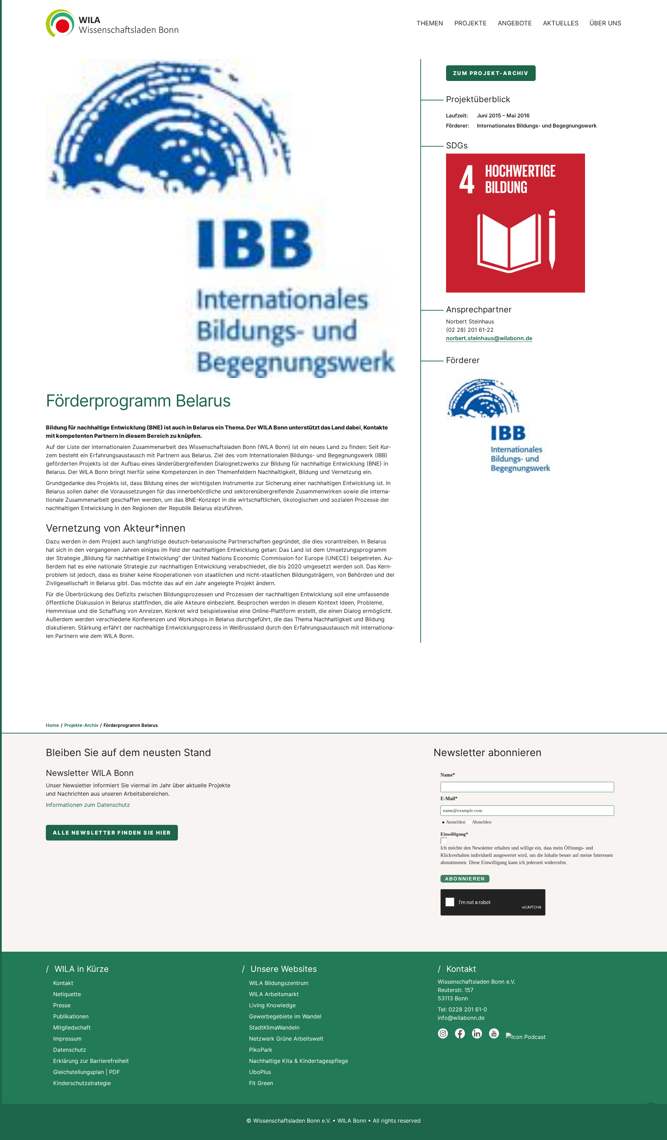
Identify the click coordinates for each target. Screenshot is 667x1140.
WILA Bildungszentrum (278, 982)
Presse (62, 1005)
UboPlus (260, 1071)
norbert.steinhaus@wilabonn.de (489, 338)
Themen (430, 23)
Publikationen (71, 1016)
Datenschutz (69, 1049)
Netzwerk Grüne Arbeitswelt (286, 1038)
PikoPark (260, 1049)
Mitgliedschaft (72, 1027)
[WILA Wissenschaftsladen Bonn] (112, 23)
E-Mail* (449, 798)
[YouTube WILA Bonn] (494, 1036)
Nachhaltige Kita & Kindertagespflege (298, 1060)
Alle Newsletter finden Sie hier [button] (112, 832)
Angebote (515, 23)
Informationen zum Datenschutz (88, 804)
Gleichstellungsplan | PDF (86, 1071)
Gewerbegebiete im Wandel (285, 1016)
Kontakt (63, 982)
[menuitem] (432, 23)
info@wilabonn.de (461, 1017)
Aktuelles (560, 23)
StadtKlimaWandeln (274, 1027)
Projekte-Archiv (81, 725)
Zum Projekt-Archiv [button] (491, 73)
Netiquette (67, 994)
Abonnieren (465, 878)
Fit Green (261, 1083)
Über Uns (605, 23)
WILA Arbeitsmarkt (274, 994)
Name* (447, 775)
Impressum (67, 1038)
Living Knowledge (272, 1005)
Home (52, 725)
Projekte (470, 23)
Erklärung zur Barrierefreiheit (91, 1060)
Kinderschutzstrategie (82, 1083)
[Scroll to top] (651, 1110)
